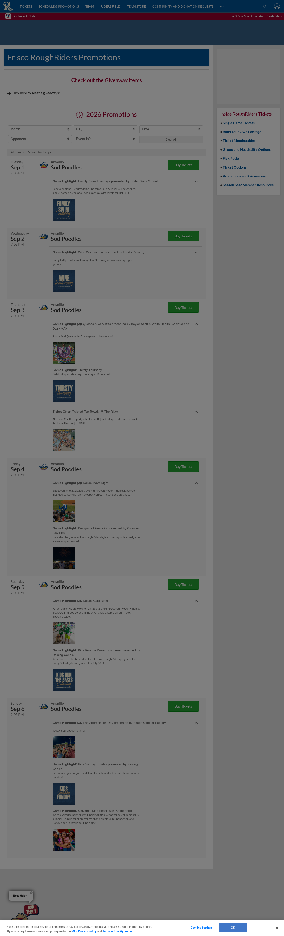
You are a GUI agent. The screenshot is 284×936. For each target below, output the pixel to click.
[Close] (277, 928)
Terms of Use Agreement (118, 931)
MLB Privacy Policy (84, 931)
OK (233, 927)
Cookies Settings (202, 927)
